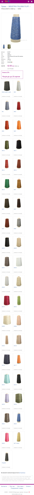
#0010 (3, 150)
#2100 (15, 345)
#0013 (15, 170)
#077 (15, 189)
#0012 (3, 170)
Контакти (4, 486)
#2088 (15, 326)
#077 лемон (16, 443)
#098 (15, 228)
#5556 (3, 423)
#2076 (15, 306)
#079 (15, 209)
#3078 (3, 404)
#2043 (3, 287)
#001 (15, 92)
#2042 (15, 267)
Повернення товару (17, 488)
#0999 (3, 248)
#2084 (3, 326)
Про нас (12, 486)
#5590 (15, 423)
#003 (15, 111)
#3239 (15, 404)
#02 (3, 111)
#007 (15, 131)
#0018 (3, 189)
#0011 (15, 150)
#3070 (3, 384)
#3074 (15, 384)
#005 (3, 131)
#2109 (3, 365)
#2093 (3, 345)
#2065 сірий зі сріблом (7, 92)
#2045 (15, 287)
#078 (3, 209)
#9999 (3, 443)
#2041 (3, 267)
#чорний (4, 462)
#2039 (15, 248)
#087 (3, 228)
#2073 (3, 306)
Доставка (20, 486)
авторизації (22, 472)
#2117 (15, 365)
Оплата (28, 486)
